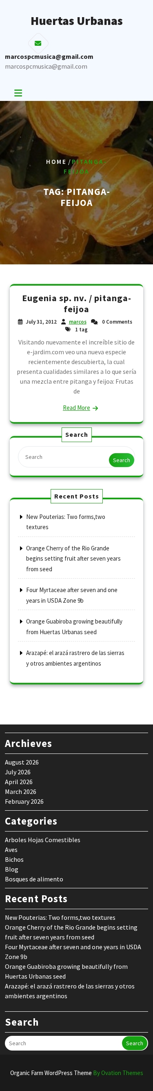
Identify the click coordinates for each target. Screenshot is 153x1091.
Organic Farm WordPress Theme (76, 1073)
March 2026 (20, 791)
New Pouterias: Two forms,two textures (60, 917)
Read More (76, 407)
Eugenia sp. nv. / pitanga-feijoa (76, 303)
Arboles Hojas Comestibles (42, 840)
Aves (11, 849)
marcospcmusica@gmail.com (46, 66)
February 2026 (24, 801)
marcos (77, 321)
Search (121, 460)
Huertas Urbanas (77, 20)
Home (56, 161)
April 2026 (19, 782)
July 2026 (18, 772)
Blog (11, 869)
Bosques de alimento (34, 879)
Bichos (14, 859)
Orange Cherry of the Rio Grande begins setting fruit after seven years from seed (73, 558)
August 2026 (22, 762)
